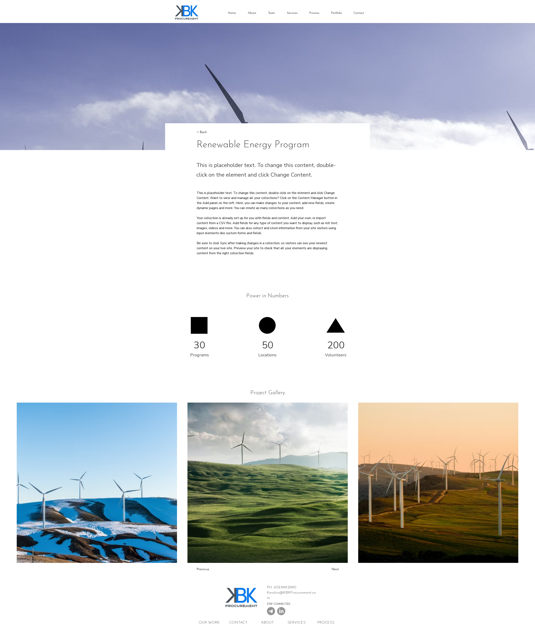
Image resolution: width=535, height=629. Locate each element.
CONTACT (238, 623)
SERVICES (296, 623)
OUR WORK (209, 623)
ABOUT (267, 623)
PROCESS (325, 623)
